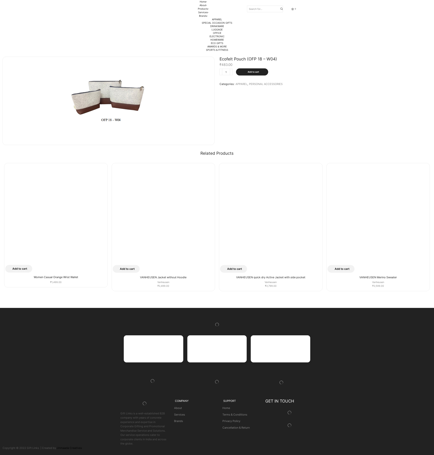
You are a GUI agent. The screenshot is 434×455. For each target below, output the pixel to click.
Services (203, 12)
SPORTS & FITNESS (217, 49)
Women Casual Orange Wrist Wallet (56, 277)
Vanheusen (163, 282)
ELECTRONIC (217, 36)
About (203, 5)
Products (203, 8)
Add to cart (253, 72)
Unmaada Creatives (69, 448)
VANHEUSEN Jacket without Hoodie (163, 277)
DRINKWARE (217, 26)
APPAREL (217, 19)
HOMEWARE (217, 39)
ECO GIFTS (217, 43)
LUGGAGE (217, 29)
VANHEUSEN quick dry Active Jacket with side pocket (270, 277)
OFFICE (217, 32)
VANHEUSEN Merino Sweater (378, 277)
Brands (203, 15)
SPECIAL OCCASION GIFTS (217, 22)
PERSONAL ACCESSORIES (266, 84)
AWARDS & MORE (217, 46)
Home (203, 1)
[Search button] (281, 9)
